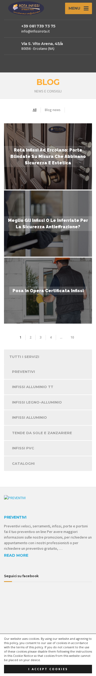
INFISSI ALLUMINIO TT (32, 387)
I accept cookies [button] (48, 669)
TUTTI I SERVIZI (24, 357)
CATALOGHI (23, 463)
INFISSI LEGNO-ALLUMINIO (37, 402)
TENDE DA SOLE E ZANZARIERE (42, 433)
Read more (16, 555)
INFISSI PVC (23, 448)
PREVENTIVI (23, 371)
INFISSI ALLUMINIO (29, 417)
